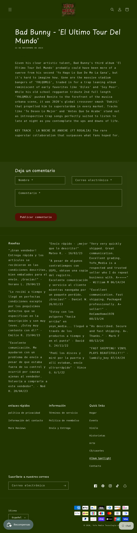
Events (93, 420)
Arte (92, 443)
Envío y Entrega (60, 428)
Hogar (93, 412)
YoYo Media (98, 525)
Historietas (97, 435)
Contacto (95, 466)
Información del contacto (25, 420)
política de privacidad (24, 412)
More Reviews (17, 428)
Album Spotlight (100, 458)
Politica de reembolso (64, 420)
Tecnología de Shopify (117, 525)
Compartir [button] (25, 56)
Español (17, 517)
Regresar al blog (70, 149)
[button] (10, 9)
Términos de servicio (63, 412)
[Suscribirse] (64, 486)
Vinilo (93, 428)
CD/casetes (96, 450)
